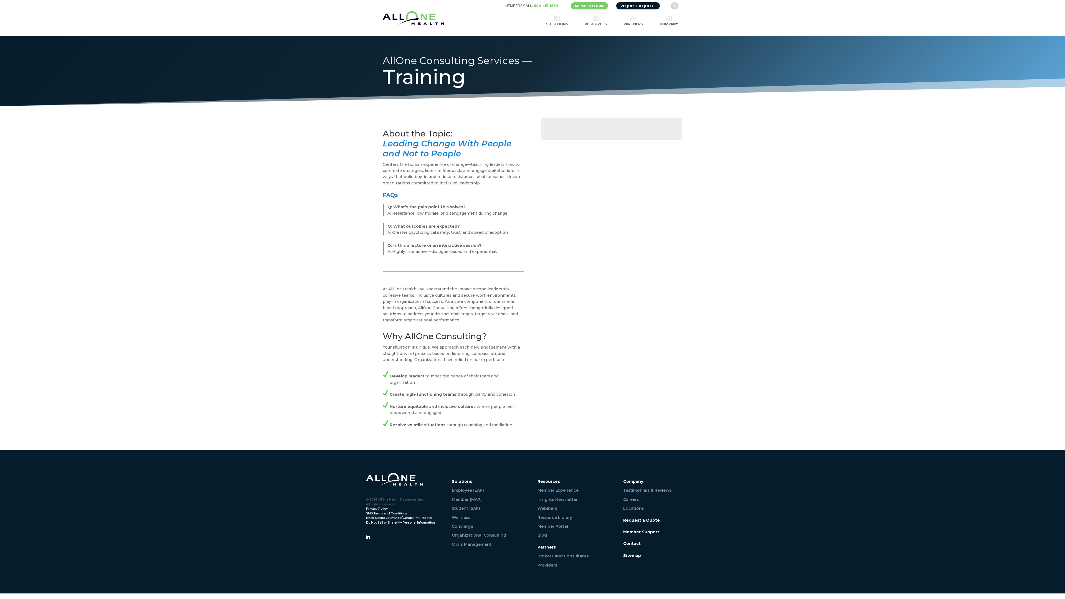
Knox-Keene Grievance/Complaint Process (399, 518)
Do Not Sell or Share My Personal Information (400, 522)
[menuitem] (531, 6)
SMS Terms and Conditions (386, 513)
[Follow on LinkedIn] (368, 537)
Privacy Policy (377, 509)
